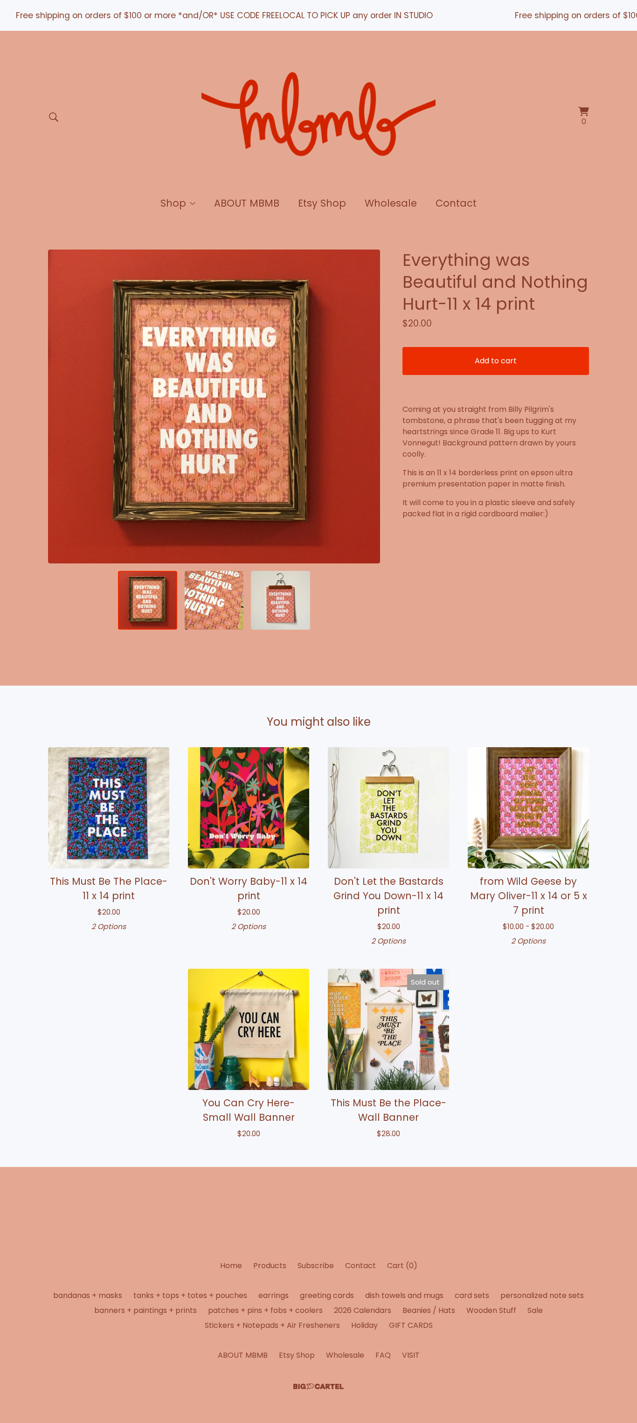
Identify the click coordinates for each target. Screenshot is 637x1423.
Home (231, 1265)
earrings (273, 1295)
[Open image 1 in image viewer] (214, 406)
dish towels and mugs (404, 1295)
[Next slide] (367, 407)
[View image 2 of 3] (214, 600)
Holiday (364, 1325)
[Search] (53, 117)
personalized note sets (542, 1295)
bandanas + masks (87, 1295)
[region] (318, 15)
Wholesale (391, 203)
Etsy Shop (322, 203)
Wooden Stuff (491, 1310)
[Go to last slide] (61, 407)
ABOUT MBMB (246, 203)
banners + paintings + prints (145, 1310)
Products (269, 1265)
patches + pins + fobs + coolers (265, 1310)
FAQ (383, 1355)
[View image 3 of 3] (280, 600)
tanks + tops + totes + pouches (190, 1295)
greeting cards (327, 1295)
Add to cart (496, 360)
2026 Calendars (362, 1310)
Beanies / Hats (428, 1310)
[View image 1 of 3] (147, 600)
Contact (456, 203)
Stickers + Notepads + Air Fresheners (272, 1325)
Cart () (402, 1265)
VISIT (411, 1355)
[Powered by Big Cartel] (318, 1386)
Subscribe (316, 1265)
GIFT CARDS (411, 1325)
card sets (472, 1295)
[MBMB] (318, 117)
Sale (535, 1310)
